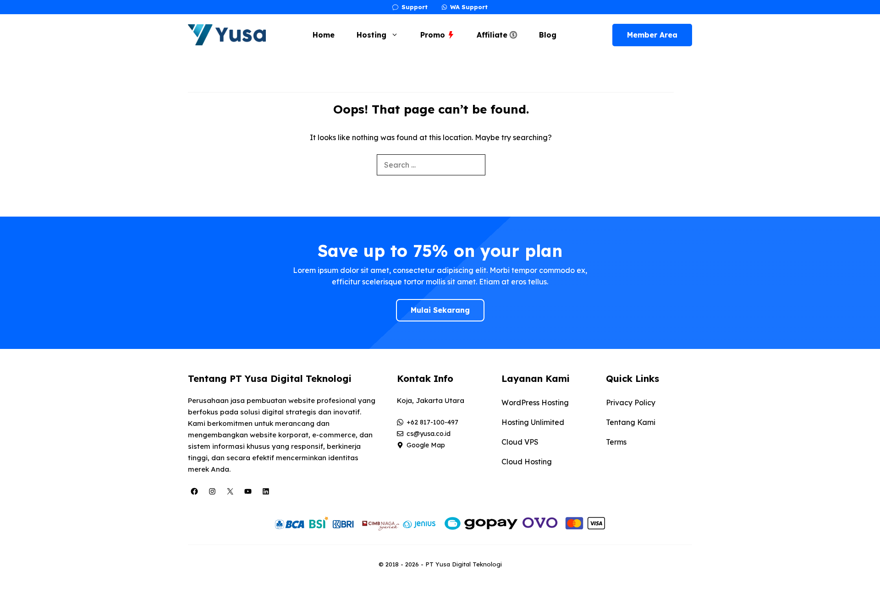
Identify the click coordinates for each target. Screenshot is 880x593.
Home (324, 34)
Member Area (652, 34)
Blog (547, 34)
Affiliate (493, 34)
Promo (433, 34)
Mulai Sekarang (440, 310)
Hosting (371, 34)
